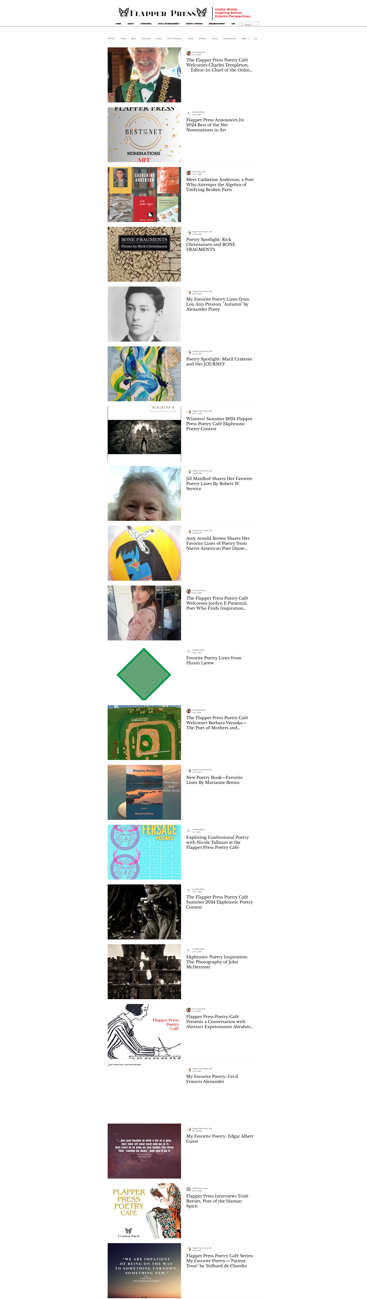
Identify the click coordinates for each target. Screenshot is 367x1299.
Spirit (133, 38)
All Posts (111, 38)
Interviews (146, 38)
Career (215, 38)
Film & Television (174, 38)
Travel (190, 38)
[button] (255, 39)
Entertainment (229, 38)
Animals (202, 38)
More (244, 38)
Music (159, 38)
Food (123, 38)
